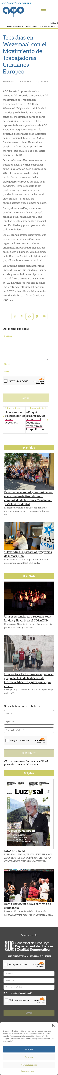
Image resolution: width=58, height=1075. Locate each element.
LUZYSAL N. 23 (14, 851)
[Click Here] (44, 10)
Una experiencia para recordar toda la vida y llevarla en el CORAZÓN (27, 618)
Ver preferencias (29, 1065)
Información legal (27, 1071)
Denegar (29, 1057)
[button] (53, 1025)
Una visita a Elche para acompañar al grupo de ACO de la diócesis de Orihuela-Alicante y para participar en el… (28, 680)
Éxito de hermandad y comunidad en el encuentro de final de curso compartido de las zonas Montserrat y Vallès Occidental (28, 498)
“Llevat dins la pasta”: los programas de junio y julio (28, 554)
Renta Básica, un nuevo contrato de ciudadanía (27, 906)
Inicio (53, 23)
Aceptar (29, 1049)
